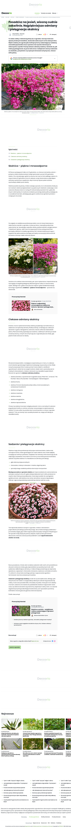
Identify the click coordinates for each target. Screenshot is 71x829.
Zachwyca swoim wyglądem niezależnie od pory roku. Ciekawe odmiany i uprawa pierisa (32, 624)
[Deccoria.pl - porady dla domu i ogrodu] (7, 13)
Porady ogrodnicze (20, 17)
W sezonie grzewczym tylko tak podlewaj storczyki (15, 796)
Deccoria (7, 17)
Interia (2, 17)
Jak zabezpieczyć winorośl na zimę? (14, 790)
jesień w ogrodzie (15, 647)
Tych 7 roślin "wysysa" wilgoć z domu (14, 780)
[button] (37, 13)
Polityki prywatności (37, 826)
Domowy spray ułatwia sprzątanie (13, 793)
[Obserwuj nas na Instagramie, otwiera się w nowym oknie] (55, 641)
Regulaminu (27, 826)
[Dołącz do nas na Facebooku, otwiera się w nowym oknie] (52, 641)
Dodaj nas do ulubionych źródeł (27, 59)
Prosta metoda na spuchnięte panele (14, 787)
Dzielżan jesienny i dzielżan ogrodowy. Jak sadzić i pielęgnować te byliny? (33, 619)
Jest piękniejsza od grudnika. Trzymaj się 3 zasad (15, 784)
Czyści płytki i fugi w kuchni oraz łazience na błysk (16, 800)
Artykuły (12, 17)
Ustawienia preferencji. (47, 826)
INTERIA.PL (61, 826)
